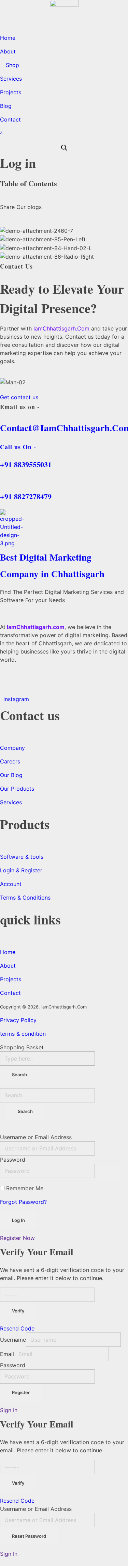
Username (13, 1339)
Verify (18, 1310)
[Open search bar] (64, 147)
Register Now (17, 1237)
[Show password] (108, 1173)
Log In (18, 1220)
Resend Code (17, 1328)
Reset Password (29, 1536)
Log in (18, 163)
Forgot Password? (23, 1201)
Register (21, 1392)
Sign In (8, 1410)
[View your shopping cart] (1, 133)
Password (12, 1159)
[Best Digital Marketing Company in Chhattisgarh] (64, 528)
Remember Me (24, 1188)
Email (7, 1354)
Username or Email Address (36, 1137)
